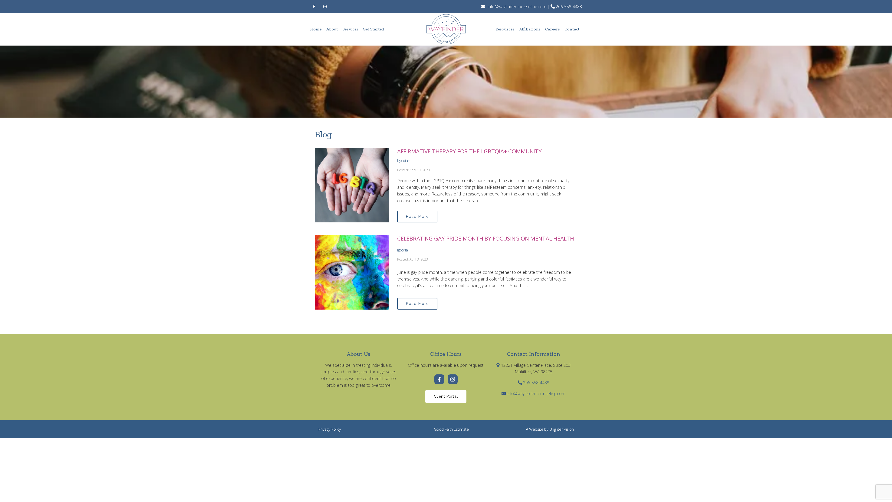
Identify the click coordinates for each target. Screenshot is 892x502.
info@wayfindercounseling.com (536, 393)
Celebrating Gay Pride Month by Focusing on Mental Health (485, 238)
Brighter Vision (561, 429)
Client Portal (446, 396)
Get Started (373, 29)
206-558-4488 (536, 382)
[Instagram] (325, 6)
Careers (552, 29)
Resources (504, 29)
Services (350, 29)
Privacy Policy (329, 429)
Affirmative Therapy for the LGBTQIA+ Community (469, 151)
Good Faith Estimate (451, 429)
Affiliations (530, 29)
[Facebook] (314, 6)
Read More (417, 216)
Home (315, 29)
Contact (572, 29)
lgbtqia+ (403, 160)
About (332, 29)
